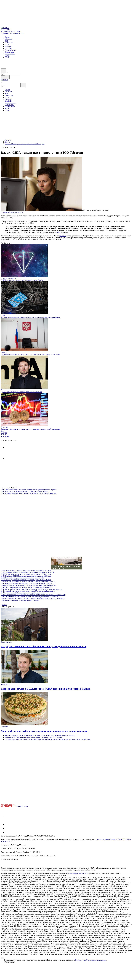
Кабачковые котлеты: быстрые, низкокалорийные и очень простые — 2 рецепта (33, 737)
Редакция (18, 806)
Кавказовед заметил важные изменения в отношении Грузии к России (28, 582)
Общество (4, 427)
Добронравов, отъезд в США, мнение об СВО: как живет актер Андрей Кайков (45, 688)
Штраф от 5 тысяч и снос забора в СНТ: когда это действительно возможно (43, 646)
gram (2, 431)
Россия (3, 390)
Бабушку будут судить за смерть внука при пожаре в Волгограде (26, 570)
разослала (62, 236)
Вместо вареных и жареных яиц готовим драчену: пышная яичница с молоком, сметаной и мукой (39, 735)
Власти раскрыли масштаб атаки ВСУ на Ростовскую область (25, 491)
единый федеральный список (78, 873)
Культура (4, 684)
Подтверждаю (9, 962)
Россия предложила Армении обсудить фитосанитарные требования (27, 572)
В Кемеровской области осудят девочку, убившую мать (22, 593)
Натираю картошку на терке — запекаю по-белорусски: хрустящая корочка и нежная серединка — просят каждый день (47, 739)
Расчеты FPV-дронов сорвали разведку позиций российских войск (26, 587)
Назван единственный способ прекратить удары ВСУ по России (26, 580)
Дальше (4, 605)
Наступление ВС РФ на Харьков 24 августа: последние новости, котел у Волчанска (32, 598)
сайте (58, 232)
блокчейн (4, 434)
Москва (3, 353)
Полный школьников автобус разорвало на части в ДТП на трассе (26, 574)
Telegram (4, 433)
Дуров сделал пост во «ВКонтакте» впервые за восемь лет (21, 392)
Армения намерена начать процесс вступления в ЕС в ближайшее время (28, 493)
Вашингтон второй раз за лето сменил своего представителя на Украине (28, 490)
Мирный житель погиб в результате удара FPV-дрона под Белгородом (28, 591)
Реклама (25, 806)
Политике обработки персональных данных (90, 960)
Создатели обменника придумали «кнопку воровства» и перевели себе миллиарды (30, 429)
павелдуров (5, 436)
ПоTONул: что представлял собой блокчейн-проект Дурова (22, 280)
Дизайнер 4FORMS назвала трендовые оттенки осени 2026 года (26, 576)
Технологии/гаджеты (8, 278)
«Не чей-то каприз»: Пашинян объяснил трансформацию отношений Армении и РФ (33, 595)
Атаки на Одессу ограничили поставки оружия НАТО (22, 578)
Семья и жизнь (6, 642)
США (3, 315)
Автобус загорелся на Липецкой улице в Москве (20, 600)
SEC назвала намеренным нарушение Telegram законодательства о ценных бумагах (30, 317)
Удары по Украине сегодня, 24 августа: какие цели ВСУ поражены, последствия (31, 589)
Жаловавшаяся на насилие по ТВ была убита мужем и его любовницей (28, 585)
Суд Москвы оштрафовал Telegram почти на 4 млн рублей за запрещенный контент (30, 354)
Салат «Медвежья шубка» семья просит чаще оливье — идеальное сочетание (45, 731)
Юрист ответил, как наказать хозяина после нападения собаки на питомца (29, 597)
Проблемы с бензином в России (12, 33)
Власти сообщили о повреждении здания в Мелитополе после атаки (27, 583)
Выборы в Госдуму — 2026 (10, 31)
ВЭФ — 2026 (5, 30)
